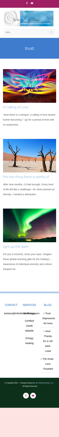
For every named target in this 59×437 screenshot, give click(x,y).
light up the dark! (16, 247)
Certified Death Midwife (29, 325)
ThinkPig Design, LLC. (45, 383)
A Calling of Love (15, 107)
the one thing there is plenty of (26, 177)
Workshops (29, 313)
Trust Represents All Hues (48, 318)
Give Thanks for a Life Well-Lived (48, 341)
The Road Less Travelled (48, 364)
